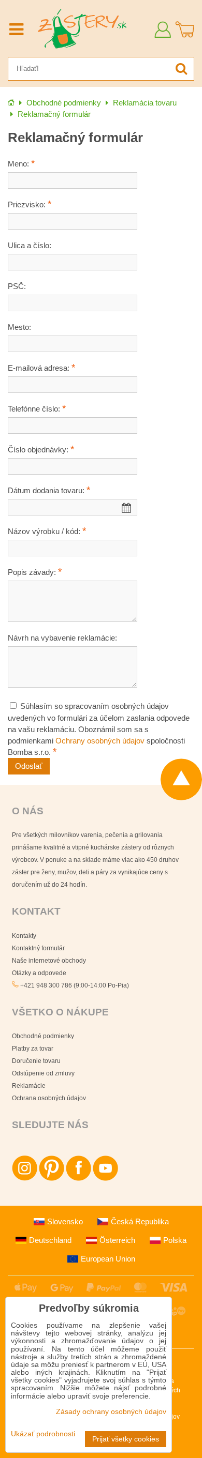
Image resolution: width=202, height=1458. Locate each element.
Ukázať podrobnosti (43, 1434)
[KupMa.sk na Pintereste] (51, 1178)
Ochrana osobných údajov (49, 1098)
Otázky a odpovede (39, 973)
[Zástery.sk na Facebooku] (78, 1178)
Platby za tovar (32, 1048)
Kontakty (24, 935)
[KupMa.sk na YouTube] (105, 1178)
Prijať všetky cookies (125, 1439)
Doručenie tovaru (36, 1061)
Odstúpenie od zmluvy (43, 1073)
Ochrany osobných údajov (100, 741)
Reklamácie (29, 1085)
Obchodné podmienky (43, 1036)
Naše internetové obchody (49, 960)
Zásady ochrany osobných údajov (111, 1412)
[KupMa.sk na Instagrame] (24, 1178)
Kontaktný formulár (38, 948)
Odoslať (28, 766)
